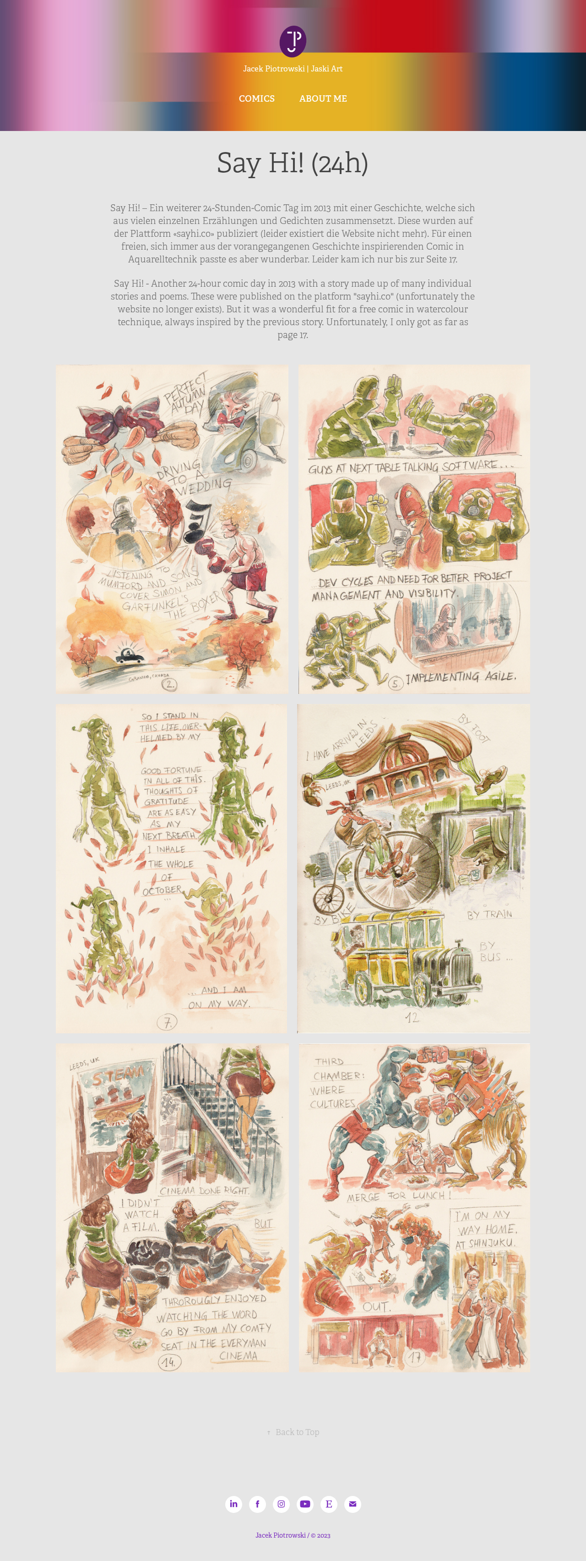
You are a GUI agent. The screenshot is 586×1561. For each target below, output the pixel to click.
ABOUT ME (323, 98)
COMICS (257, 98)
